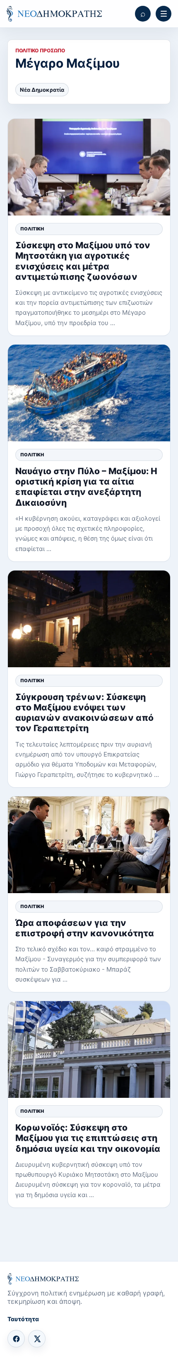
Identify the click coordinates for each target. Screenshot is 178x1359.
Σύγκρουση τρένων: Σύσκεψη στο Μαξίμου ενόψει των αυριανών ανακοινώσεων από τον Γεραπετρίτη (84, 713)
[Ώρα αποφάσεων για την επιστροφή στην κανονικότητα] (89, 844)
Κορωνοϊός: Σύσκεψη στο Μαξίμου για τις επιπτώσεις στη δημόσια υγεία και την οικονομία (87, 1137)
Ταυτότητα (23, 1318)
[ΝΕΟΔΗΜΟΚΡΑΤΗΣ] (54, 14)
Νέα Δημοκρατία (42, 89)
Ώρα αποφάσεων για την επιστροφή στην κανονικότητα (84, 928)
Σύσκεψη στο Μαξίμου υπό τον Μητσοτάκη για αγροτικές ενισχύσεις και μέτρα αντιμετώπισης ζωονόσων (82, 261)
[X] (37, 1338)
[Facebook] (16, 1338)
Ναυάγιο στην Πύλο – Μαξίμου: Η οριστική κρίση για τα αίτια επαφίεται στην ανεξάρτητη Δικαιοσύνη (86, 487)
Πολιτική (32, 229)
